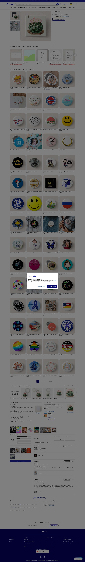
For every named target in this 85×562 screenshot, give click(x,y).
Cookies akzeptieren (52, 286)
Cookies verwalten (41, 286)
